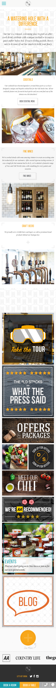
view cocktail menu (27, 101)
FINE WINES (27, 175)
